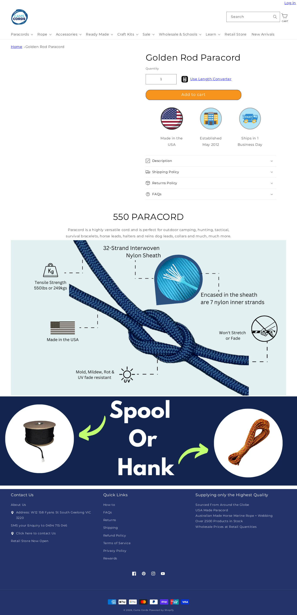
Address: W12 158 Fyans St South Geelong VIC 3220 (53, 515)
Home (16, 47)
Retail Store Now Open (29, 541)
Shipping (110, 528)
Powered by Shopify (161, 610)
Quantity (152, 68)
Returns (109, 520)
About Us (18, 505)
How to (109, 505)
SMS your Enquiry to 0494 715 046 (39, 525)
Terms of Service (117, 543)
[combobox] (253, 17)
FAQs (107, 512)
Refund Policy (114, 535)
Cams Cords (140, 610)
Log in (290, 3)
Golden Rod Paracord (45, 47)
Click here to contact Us (36, 533)
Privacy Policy (115, 551)
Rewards (110, 558)
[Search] (275, 17)
